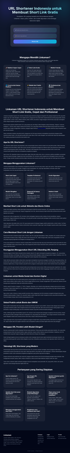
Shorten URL (35, 41)
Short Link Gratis (41, 128)
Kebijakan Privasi (50, 436)
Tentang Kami (40, 436)
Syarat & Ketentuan (51, 438)
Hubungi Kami (41, 438)
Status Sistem (40, 441)
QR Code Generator (62, 438)
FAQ (38, 443)
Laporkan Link (41, 440)
